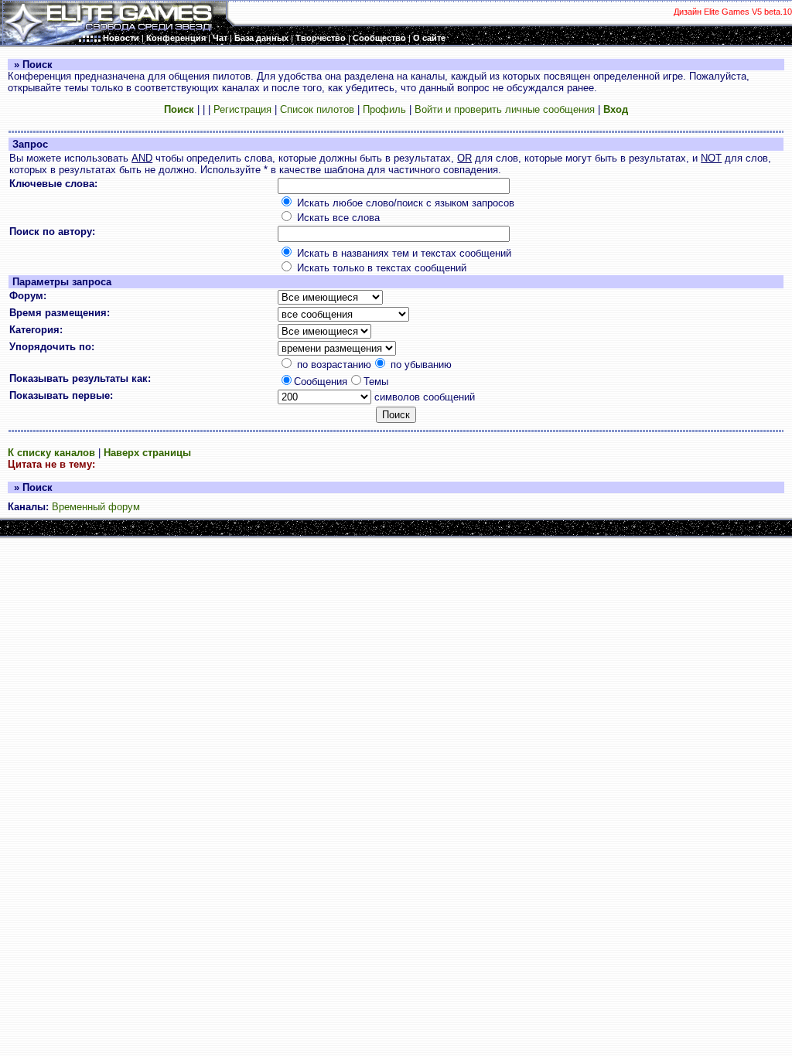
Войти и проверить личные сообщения (505, 109)
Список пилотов (317, 109)
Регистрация (242, 109)
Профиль (384, 109)
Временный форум (96, 507)
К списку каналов (51, 452)
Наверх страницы (147, 452)
